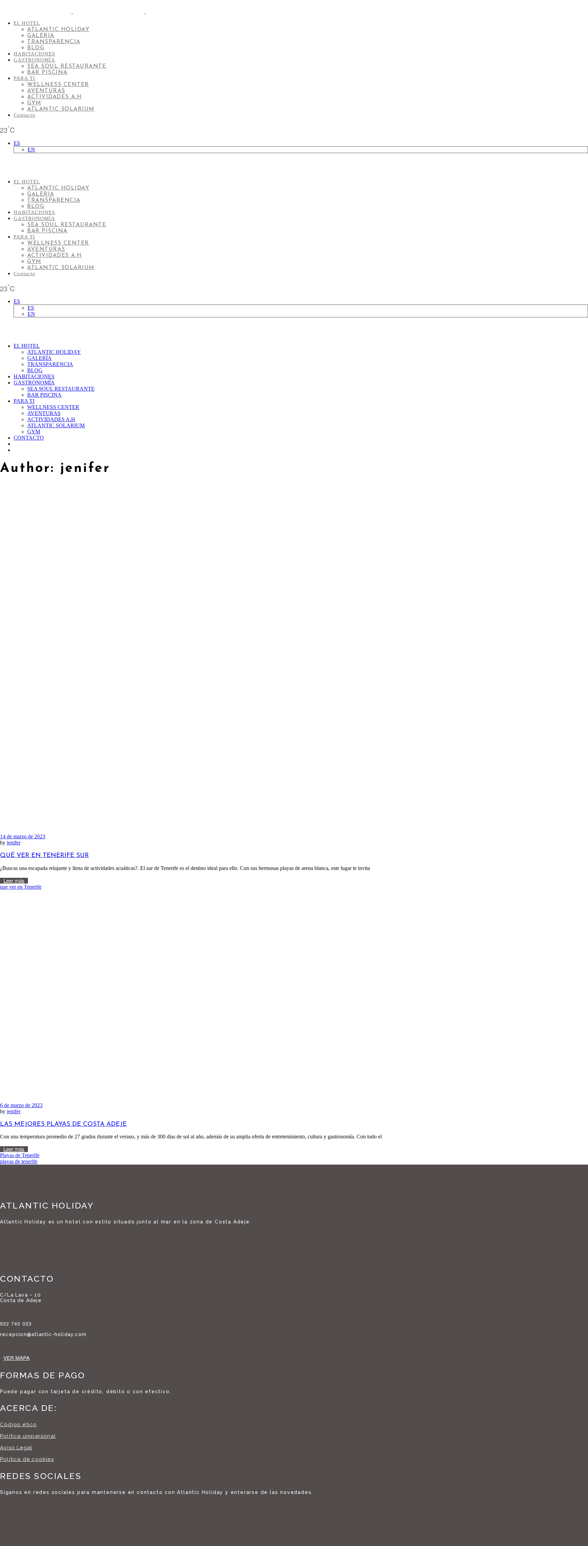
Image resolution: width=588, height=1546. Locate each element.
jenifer (13, 842)
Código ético (18, 1424)
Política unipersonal (28, 1436)
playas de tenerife (18, 1161)
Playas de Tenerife (19, 1155)
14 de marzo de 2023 (22, 836)
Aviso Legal (16, 1448)
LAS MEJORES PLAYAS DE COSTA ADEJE (63, 1124)
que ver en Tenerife (21, 887)
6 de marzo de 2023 (21, 1105)
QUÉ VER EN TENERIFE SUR (44, 855)
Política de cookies (27, 1459)
